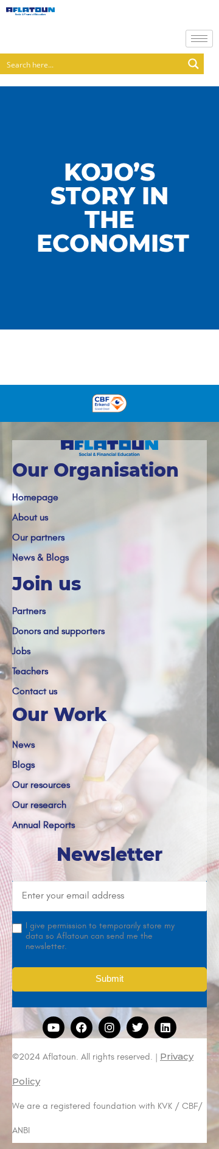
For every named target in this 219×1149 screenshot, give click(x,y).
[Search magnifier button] (193, 63)
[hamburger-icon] (199, 38)
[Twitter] (137, 1027)
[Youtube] (53, 1027)
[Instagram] (109, 1027)
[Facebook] (81, 1027)
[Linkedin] (165, 1027)
